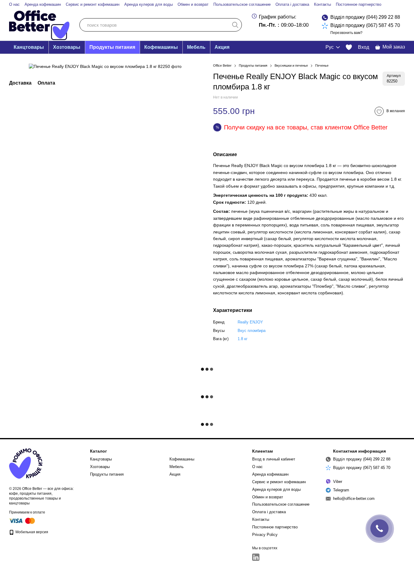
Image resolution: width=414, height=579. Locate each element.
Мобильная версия (31, 532)
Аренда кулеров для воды (148, 4)
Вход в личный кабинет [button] (273, 459)
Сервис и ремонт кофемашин (92, 4)
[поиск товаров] (235, 25)
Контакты (322, 4)
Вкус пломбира (251, 330)
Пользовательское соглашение (242, 4)
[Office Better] (25, 463)
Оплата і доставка (292, 4)
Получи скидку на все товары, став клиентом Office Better (306, 127)
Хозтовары (66, 47)
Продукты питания (112, 47)
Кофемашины (161, 47)
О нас (14, 4)
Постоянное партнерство (358, 4)
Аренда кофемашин (43, 4)
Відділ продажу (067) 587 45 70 (365, 25)
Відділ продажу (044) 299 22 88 (365, 17)
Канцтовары (29, 47)
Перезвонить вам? (346, 33)
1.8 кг (243, 338)
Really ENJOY (250, 322)
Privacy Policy (265, 534)
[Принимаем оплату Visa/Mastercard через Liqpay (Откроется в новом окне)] (22, 521)
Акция (222, 47)
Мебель (196, 47)
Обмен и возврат (193, 4)
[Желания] (349, 47)
